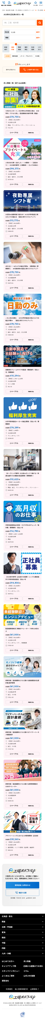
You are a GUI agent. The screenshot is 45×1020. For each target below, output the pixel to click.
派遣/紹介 (5, 48)
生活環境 (32, 48)
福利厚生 (26, 48)
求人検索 (40, 10)
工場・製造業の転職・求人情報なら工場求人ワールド (18, 10)
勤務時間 (19, 48)
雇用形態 (13, 47)
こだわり (39, 48)
